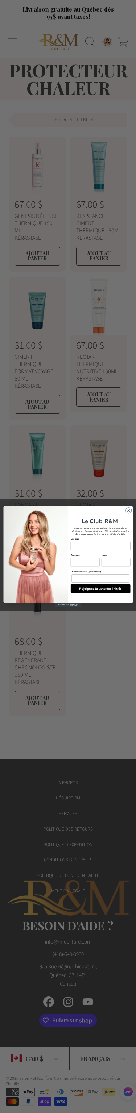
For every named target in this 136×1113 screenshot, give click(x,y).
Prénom (75, 555)
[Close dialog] (128, 510)
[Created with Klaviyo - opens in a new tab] (68, 605)
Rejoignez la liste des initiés (100, 588)
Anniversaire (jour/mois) (86, 571)
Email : (74, 539)
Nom (104, 555)
